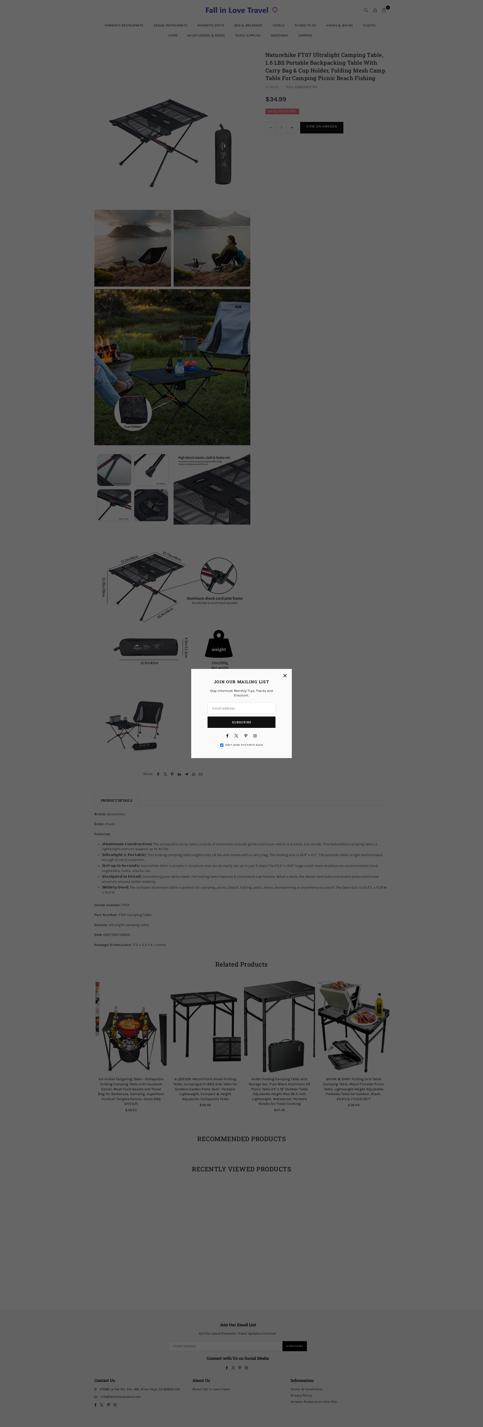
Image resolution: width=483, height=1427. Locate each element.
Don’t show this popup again (244, 744)
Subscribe (241, 722)
